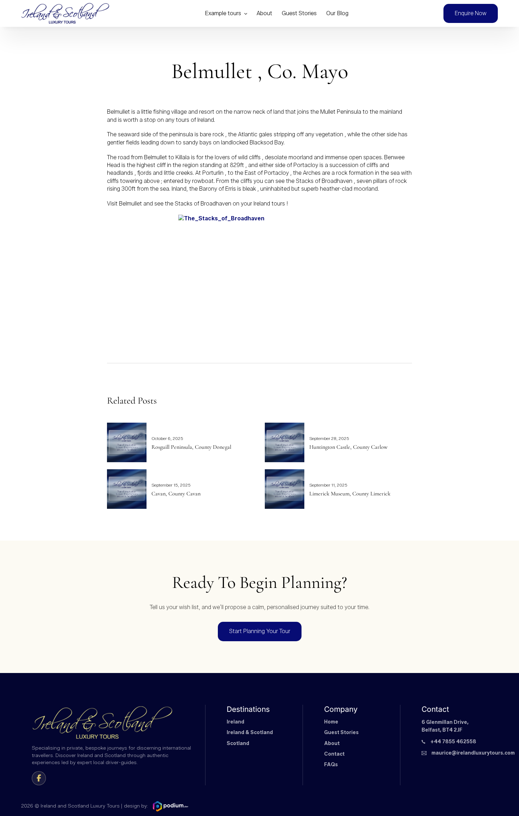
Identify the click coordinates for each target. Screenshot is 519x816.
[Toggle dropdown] (245, 13)
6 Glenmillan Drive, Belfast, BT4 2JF (445, 726)
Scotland (238, 743)
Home (331, 722)
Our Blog (337, 13)
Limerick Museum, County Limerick (349, 493)
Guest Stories (299, 13)
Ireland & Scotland (250, 732)
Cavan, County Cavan (176, 493)
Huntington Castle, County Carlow (348, 447)
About (264, 13)
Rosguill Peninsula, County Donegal (191, 447)
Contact (334, 754)
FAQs (331, 765)
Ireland (235, 722)
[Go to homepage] (65, 13)
